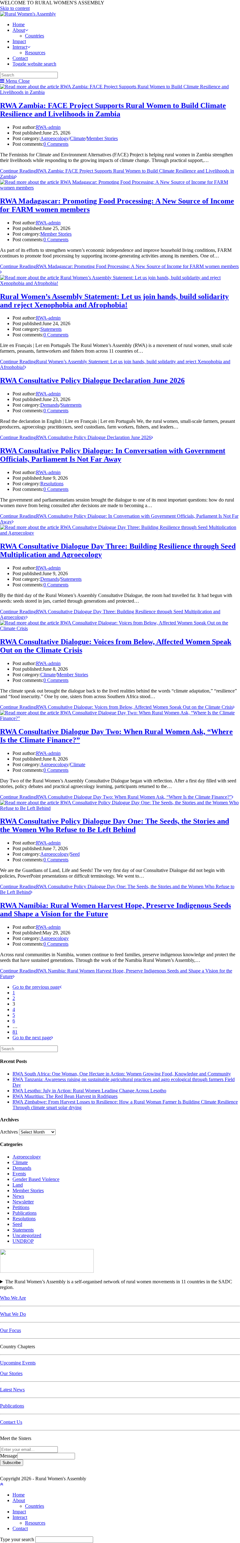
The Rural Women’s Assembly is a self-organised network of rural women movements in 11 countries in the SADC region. (116, 1284)
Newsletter (23, 1201)
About (18, 1500)
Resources (35, 1523)
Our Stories (11, 1373)
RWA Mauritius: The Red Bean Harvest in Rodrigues (65, 1096)
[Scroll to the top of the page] (1, 1484)
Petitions (20, 1207)
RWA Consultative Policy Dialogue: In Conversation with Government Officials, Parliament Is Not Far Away (112, 455)
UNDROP (23, 1241)
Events (19, 1173)
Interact (19, 1517)
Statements (51, 329)
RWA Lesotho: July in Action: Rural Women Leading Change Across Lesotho (89, 1090)
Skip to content (15, 8)
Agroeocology (54, 138)
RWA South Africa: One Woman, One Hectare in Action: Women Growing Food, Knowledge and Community (121, 1073)
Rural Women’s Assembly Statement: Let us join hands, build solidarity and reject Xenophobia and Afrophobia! (114, 300)
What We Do (13, 1314)
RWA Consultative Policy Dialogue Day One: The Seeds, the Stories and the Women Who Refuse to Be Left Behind (114, 825)
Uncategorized (26, 1235)
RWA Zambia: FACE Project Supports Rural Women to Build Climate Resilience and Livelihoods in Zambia (113, 109)
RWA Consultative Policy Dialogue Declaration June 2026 (92, 380)
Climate (77, 138)
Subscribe (11, 1462)
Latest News (12, 1389)
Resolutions (51, 483)
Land (17, 1185)
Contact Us (11, 1422)
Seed (75, 854)
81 (15, 1032)
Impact (19, 1511)
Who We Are (13, 1298)
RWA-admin (48, 127)
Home (18, 1494)
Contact (20, 1528)
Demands (49, 405)
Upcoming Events (18, 1362)
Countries (34, 1506)
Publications (24, 1213)
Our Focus (10, 1330)
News (18, 1196)
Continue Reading (75, 437)
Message (8, 1455)
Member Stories (102, 138)
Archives (9, 1131)
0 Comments (55, 144)
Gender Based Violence (35, 1179)
